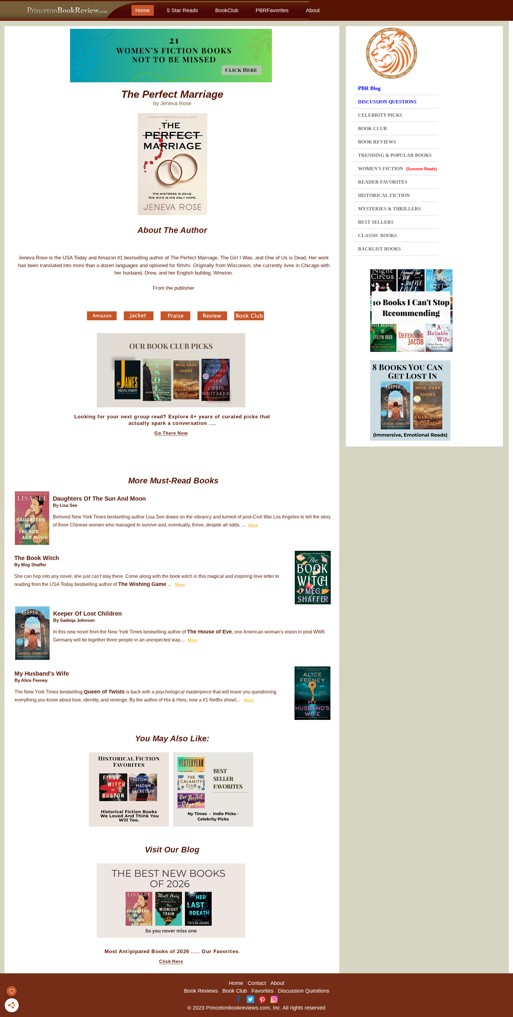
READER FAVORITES (382, 182)
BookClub (226, 10)
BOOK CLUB (372, 128)
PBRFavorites (272, 10)
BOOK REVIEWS (377, 141)
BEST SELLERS (376, 222)
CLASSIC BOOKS (377, 235)
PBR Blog (369, 88)
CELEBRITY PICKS (380, 115)
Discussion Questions (303, 991)
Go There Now (171, 433)
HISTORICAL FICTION (384, 195)
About (313, 10)
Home (142, 10)
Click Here (171, 961)
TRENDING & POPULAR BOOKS (395, 155)
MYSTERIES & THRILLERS (389, 208)
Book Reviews (201, 991)
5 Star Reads (182, 10)
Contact (257, 983)
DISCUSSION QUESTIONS (387, 101)
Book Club (234, 991)
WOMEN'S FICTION (397, 168)
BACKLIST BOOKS (379, 248)
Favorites (262, 991)
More (253, 525)
